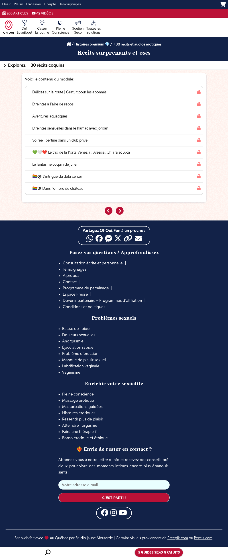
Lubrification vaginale (80, 366)
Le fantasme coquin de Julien (55, 165)
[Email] (138, 238)
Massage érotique (78, 401)
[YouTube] (123, 512)
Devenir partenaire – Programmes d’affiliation (102, 301)
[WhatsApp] (89, 238)
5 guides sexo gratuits (159, 552)
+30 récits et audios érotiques (137, 44)
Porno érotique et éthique (85, 438)
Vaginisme (71, 373)
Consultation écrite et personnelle (93, 263)
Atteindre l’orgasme (79, 426)
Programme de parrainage (86, 288)
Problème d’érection (80, 354)
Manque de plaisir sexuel (84, 360)
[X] (117, 238)
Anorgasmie (72, 341)
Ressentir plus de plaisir (82, 419)
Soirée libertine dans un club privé (60, 140)
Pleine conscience (78, 394)
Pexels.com (203, 538)
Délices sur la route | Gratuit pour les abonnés (69, 92)
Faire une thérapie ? (79, 432)
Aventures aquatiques (49, 116)
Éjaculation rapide (78, 348)
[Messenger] (108, 238)
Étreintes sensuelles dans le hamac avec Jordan (70, 128)
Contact (70, 282)
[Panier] (223, 4)
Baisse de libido (76, 329)
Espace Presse (75, 294)
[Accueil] (69, 44)
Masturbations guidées (82, 407)
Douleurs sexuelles (78, 335)
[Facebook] (99, 238)
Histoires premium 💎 (92, 44)
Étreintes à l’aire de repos (52, 104)
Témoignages (74, 270)
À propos (71, 276)
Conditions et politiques (84, 307)
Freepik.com (177, 538)
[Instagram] (113, 512)
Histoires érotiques (79, 413)
